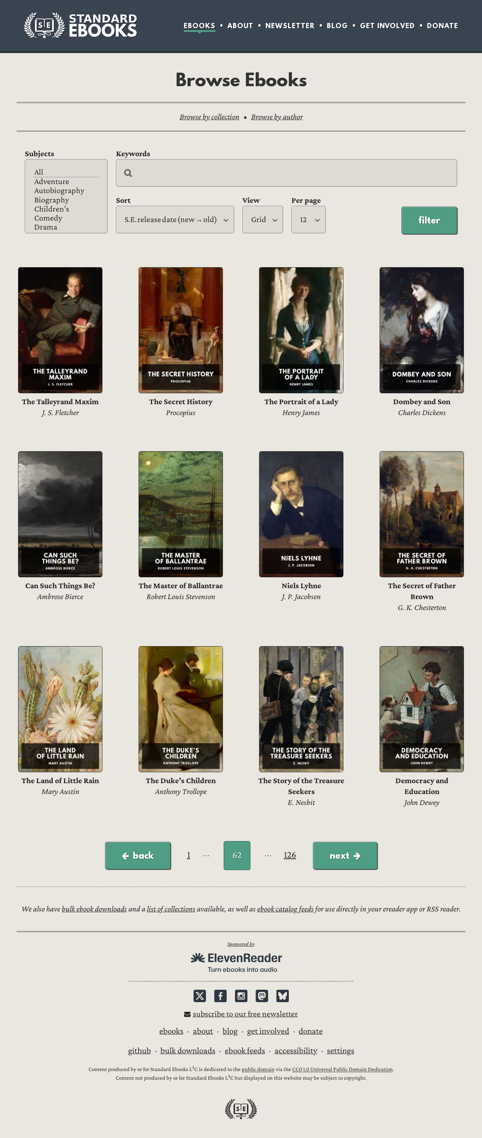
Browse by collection (209, 117)
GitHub (139, 1051)
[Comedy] (66, 218)
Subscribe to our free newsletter (245, 1014)
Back (143, 855)
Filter (429, 220)
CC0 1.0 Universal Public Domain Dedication (342, 1070)
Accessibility (296, 1051)
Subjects (39, 154)
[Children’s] (66, 209)
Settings (340, 1051)
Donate (442, 25)
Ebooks (199, 25)
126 (290, 855)
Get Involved (387, 25)
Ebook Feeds (245, 1051)
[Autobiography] (66, 190)
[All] (66, 172)
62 (237, 855)
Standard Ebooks (80, 25)
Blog (337, 25)
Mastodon (262, 996)
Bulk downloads (187, 1051)
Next (339, 855)
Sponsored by (241, 944)
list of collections (171, 909)
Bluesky (282, 996)
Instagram (241, 996)
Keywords (133, 154)
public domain (258, 1070)
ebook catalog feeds (285, 909)
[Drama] (66, 227)
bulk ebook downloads (94, 909)
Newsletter (290, 25)
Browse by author (277, 117)
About (240, 25)
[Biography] (66, 200)
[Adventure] (66, 181)
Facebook (220, 996)
